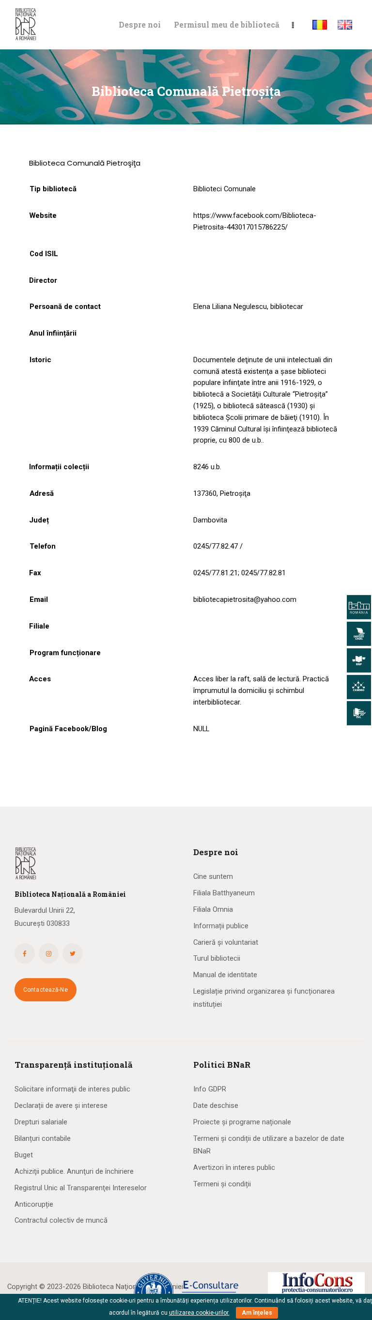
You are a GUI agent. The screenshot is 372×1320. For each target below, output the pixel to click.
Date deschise (215, 1105)
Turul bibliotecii (216, 958)
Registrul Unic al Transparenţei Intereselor (81, 1187)
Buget (24, 1155)
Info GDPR (209, 1089)
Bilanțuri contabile (43, 1138)
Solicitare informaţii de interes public (72, 1089)
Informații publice (220, 925)
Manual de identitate (225, 974)
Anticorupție (34, 1204)
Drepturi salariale (41, 1122)
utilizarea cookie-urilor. (199, 1312)
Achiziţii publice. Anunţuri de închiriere (74, 1171)
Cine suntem (213, 876)
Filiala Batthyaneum (224, 893)
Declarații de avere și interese (61, 1105)
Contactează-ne (45, 989)
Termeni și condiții (222, 1184)
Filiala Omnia (213, 909)
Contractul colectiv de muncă (61, 1220)
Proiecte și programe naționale (242, 1122)
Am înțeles (257, 1312)
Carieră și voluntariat (225, 942)
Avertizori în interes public (234, 1167)
